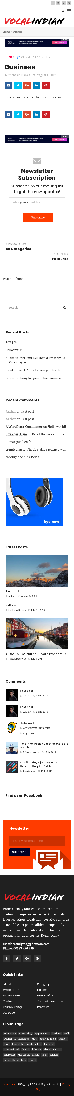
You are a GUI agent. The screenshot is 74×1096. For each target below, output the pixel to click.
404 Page (9, 1012)
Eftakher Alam (16, 434)
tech (23, 1060)
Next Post (60, 253)
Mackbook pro (52, 1049)
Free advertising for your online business (33, 378)
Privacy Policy (12, 1007)
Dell (66, 1033)
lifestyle (36, 1049)
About (7, 984)
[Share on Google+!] (27, 85)
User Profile (45, 995)
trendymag (14, 449)
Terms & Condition (50, 1001)
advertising (25, 1033)
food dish (17, 1044)
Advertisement (13, 995)
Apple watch (42, 1033)
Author (12, 596)
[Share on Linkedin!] (36, 85)
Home (6, 31)
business (56, 1033)
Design (8, 1038)
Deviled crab (22, 1038)
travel (32, 1060)
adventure (10, 1033)
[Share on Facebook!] (8, 85)
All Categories (18, 248)
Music (35, 1054)
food (6, 1044)
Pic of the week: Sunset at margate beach (33, 370)
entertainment (47, 1038)
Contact (8, 1001)
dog (34, 1038)
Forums (42, 989)
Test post (11, 342)
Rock (44, 1054)
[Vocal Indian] (34, 21)
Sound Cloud (11, 1060)
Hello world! (14, 350)
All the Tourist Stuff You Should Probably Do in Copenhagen (35, 360)
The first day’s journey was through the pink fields (38, 764)
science (54, 1054)
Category (43, 984)
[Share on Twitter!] (18, 85)
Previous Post (17, 243)
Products (43, 1007)
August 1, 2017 (46, 75)
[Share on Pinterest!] (46, 85)
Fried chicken (33, 1044)
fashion (63, 1038)
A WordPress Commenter (24, 426)
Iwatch (25, 1049)
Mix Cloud (24, 1054)
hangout (49, 1044)
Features (60, 258)
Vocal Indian (10, 1084)
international (11, 1049)
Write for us (11, 989)
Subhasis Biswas (19, 75)
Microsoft (9, 1054)
